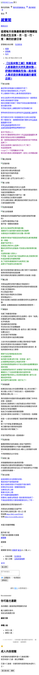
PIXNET (10, 640)
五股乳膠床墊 (6, 128)
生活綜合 (18, 44)
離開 (12, 671)
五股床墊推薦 (28, 135)
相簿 (7, 49)
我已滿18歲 (5, 671)
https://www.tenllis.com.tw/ (14, 517)
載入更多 (4, 567)
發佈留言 (4, 580)
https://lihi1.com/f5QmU (14, 514)
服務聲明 (23, 642)
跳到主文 (4, 26)
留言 (19, 550)
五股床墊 (7, 125)
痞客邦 (14, 550)
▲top (3, 563)
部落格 (7, 51)
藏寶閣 (6, 20)
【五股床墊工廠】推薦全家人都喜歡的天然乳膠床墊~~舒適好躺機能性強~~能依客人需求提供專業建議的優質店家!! (20, 71)
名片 (7, 54)
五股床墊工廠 (28, 113)
